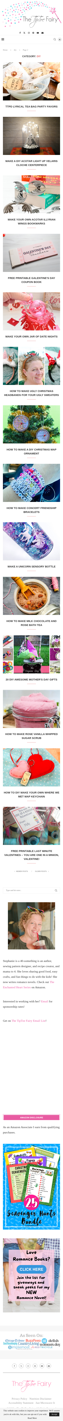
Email (44, 1001)
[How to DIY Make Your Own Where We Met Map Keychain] (31, 767)
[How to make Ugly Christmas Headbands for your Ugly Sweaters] (31, 366)
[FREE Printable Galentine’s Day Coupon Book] (31, 253)
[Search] (54, 39)
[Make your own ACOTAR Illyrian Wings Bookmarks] (31, 194)
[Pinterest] (33, 33)
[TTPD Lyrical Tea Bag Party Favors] (31, 81)
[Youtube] (38, 33)
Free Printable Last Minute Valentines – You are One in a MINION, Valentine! (31, 855)
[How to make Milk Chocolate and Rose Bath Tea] (31, 596)
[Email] (42, 33)
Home (5, 50)
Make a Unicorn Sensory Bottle (32, 566)
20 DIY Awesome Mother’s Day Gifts (31, 679)
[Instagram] (29, 33)
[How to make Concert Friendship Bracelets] (31, 483)
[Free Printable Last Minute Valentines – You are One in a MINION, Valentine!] (31, 826)
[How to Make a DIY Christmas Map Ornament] (31, 424)
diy (15, 50)
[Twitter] (24, 33)
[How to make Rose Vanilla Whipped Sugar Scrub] (31, 709)
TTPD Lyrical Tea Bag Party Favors (31, 106)
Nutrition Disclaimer (40, 1398)
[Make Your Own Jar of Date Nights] (31, 311)
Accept (54, 1414)
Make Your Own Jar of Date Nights (31, 336)
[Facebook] (20, 33)
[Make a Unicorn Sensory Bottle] (31, 541)
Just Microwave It (45, 1402)
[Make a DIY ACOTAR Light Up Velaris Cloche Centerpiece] (31, 136)
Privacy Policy (19, 1398)
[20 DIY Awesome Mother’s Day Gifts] (31, 654)
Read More (32, 1418)
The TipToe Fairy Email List (29, 1020)
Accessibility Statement (20, 1402)
